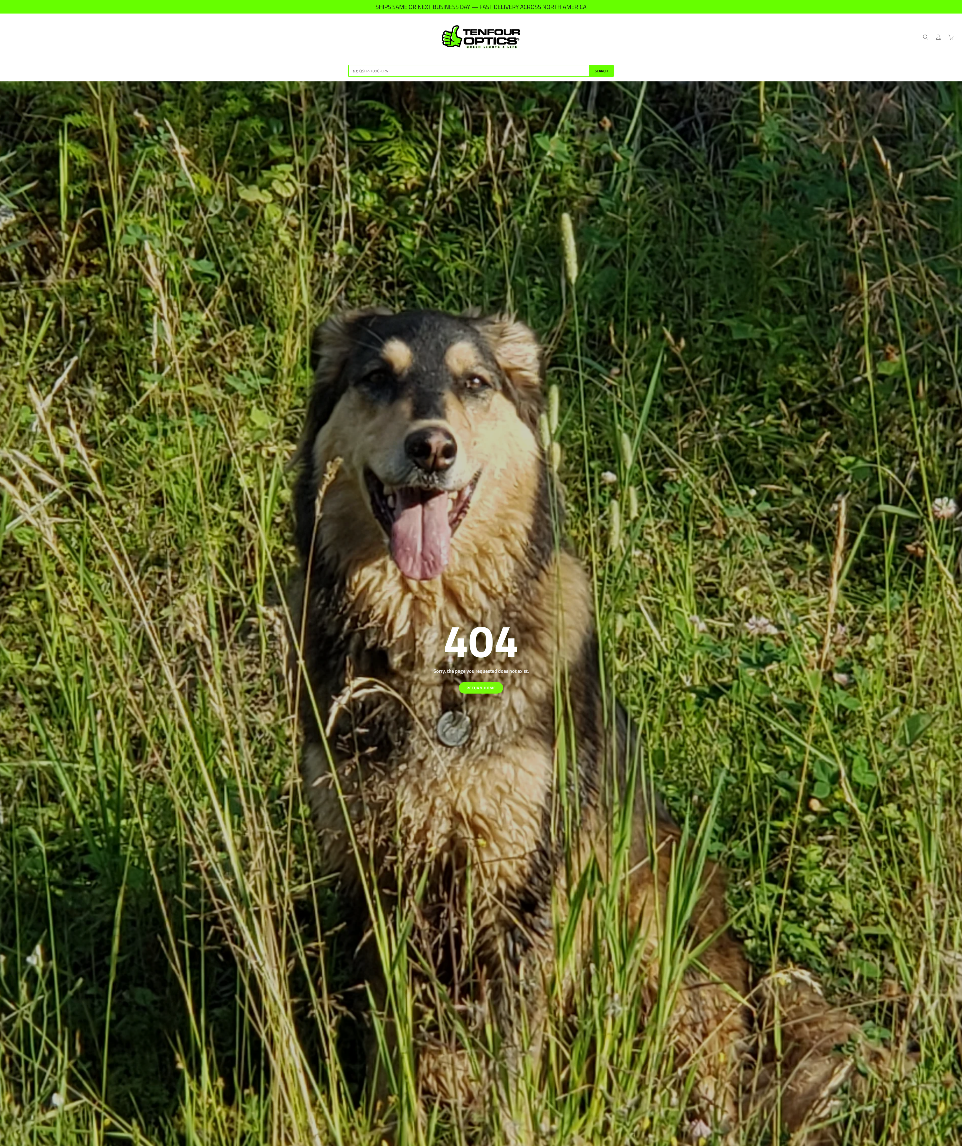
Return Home (481, 688)
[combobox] (468, 71)
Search (601, 71)
